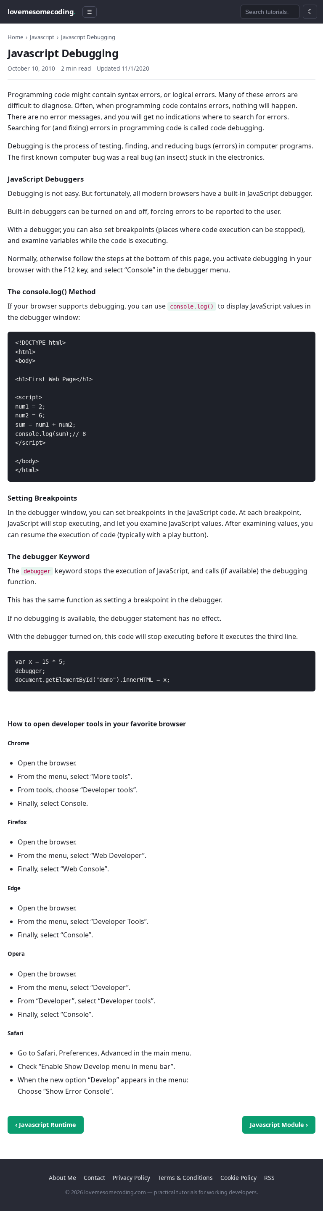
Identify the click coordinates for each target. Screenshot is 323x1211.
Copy (302, 339)
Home (15, 37)
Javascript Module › (279, 1125)
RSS (269, 1178)
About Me (62, 1178)
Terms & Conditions (185, 1178)
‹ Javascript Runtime (45, 1125)
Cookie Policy (238, 1178)
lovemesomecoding (42, 11)
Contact (94, 1178)
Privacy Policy (131, 1178)
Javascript (42, 37)
